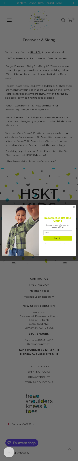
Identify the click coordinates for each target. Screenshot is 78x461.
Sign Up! (58, 238)
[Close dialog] (74, 207)
